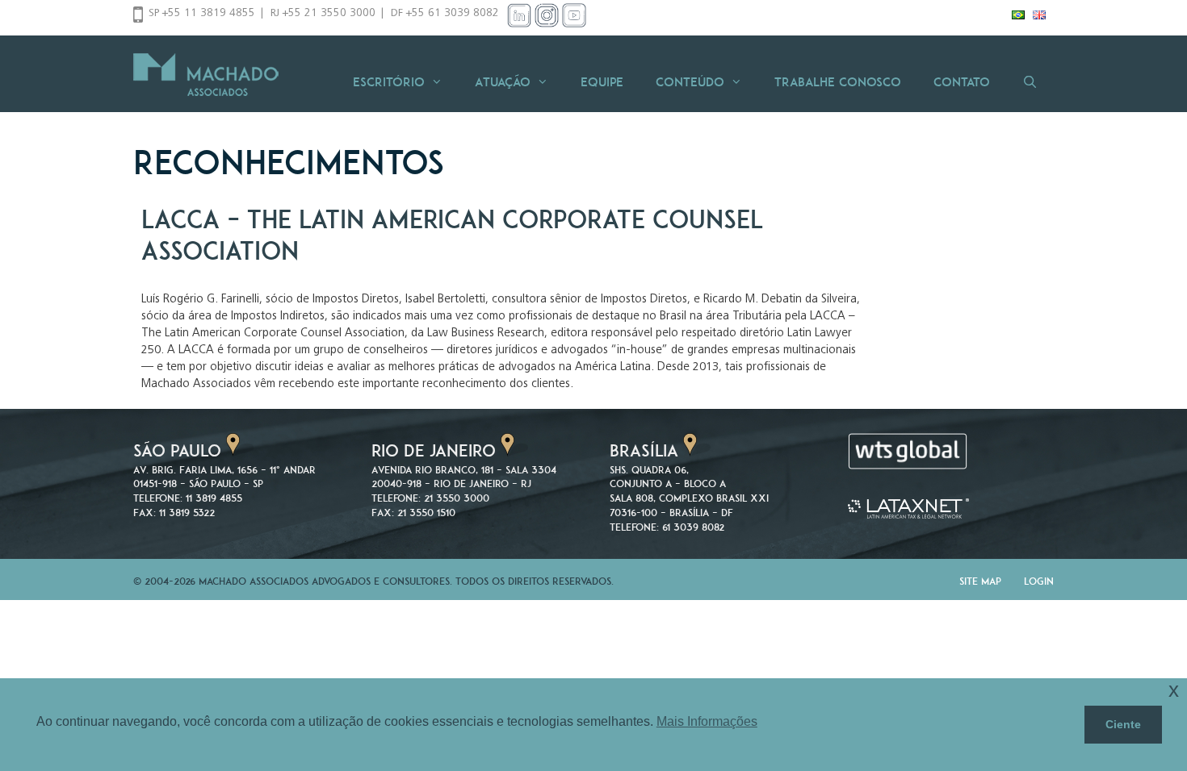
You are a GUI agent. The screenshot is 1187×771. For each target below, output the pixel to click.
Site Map (980, 581)
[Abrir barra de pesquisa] (1030, 82)
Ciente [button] (1123, 724)
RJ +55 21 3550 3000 (323, 13)
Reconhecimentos (288, 162)
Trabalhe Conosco (837, 82)
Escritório (389, 82)
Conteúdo (690, 82)
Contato (961, 82)
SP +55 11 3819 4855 (202, 13)
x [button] (1173, 690)
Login (1039, 581)
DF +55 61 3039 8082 (445, 13)
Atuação (503, 82)
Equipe (602, 82)
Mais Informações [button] (706, 721)
